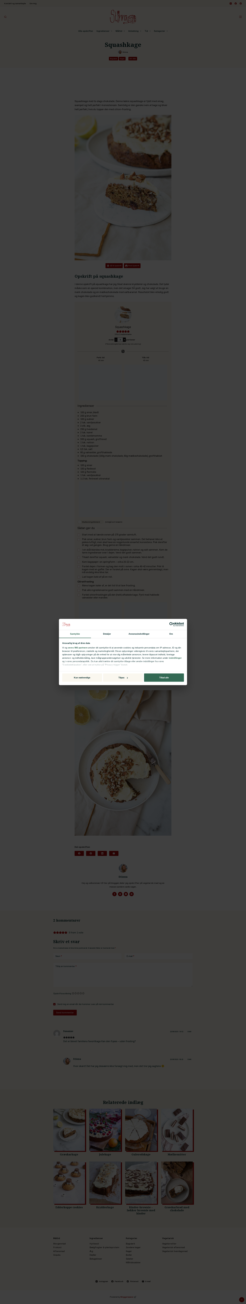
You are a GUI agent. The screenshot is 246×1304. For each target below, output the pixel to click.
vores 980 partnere (78, 647)
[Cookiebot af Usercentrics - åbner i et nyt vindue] (171, 624)
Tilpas (121, 677)
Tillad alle (164, 677)
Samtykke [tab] (75, 633)
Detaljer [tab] (107, 633)
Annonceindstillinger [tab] (139, 633)
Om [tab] (171, 633)
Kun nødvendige (82, 677)
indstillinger (175, 658)
